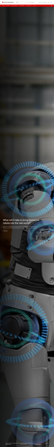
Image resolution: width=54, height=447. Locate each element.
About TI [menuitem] (34, 5)
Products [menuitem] (3, 5)
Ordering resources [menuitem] (28, 5)
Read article (5, 230)
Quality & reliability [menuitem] (22, 5)
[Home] (8, 2)
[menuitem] (51, 6)
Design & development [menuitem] (15, 5)
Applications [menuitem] (8, 5)
